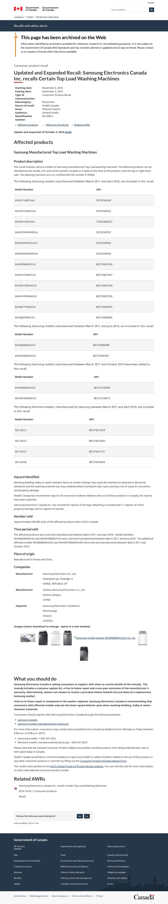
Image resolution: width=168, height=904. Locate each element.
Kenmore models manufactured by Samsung (43, 723)
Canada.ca (19, 17)
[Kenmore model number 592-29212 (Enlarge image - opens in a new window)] (142, 638)
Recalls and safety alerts (48, 17)
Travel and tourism (22, 866)
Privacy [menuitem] (99, 896)
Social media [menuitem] (20, 896)
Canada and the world (117, 855)
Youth (110, 884)
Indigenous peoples (116, 872)
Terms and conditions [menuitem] (82, 896)
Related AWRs (82, 124)
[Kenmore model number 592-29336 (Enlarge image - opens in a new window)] (84, 654)
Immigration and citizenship (27, 860)
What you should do (57, 124)
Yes (79, 816)
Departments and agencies (73, 846)
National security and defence (74, 866)
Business (18, 872)
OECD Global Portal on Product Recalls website (76, 766)
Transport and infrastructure (74, 884)
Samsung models (27, 720)
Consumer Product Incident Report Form (103, 761)
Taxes (63, 855)
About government (116, 846)
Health (30, 17)
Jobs (16, 855)
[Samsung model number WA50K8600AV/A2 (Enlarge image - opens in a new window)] (105, 638)
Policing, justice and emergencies (76, 878)
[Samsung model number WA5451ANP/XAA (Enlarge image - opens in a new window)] (67, 638)
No (87, 816)
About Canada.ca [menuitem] (60, 896)
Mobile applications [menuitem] (39, 896)
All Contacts (19, 846)
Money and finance (116, 860)
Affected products (28, 124)
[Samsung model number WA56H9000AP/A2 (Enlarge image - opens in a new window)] (43, 638)
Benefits (18, 878)
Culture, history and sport (73, 872)
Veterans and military (117, 878)
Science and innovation (118, 866)
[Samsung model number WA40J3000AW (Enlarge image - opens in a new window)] (55, 638)
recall (68, 132)
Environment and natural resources (77, 860)
